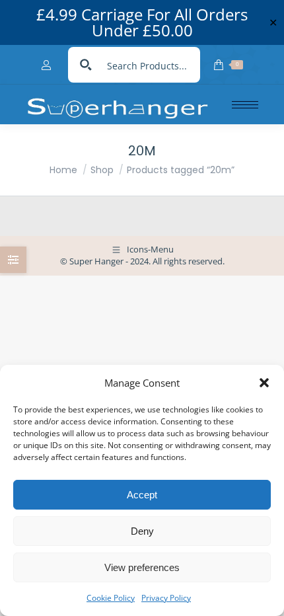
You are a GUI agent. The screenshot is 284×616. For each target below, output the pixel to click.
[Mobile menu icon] (245, 104)
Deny (142, 531)
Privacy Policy (166, 597)
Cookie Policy (111, 597)
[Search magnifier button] (86, 65)
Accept (142, 494)
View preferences (142, 567)
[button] (264, 382)
